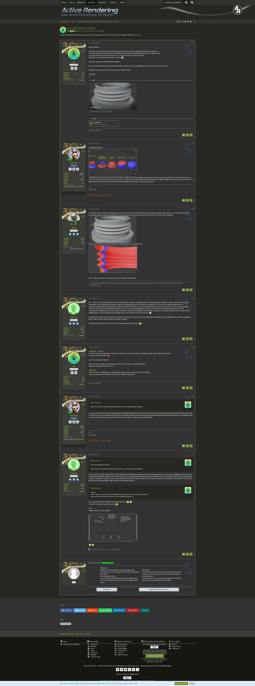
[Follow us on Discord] (178, 21)
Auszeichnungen (95, 657)
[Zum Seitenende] (194, 22)
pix (79, 31)
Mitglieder (93, 655)
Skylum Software (123, 655)
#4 (192, 298)
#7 (192, 454)
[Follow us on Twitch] (180, 21)
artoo (101, 351)
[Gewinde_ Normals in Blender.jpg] (113, 527)
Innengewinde (65, 624)
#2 (192, 143)
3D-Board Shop (122, 644)
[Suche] (192, 2)
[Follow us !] (186, 2)
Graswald (120, 652)
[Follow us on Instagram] (183, 21)
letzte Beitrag (114, 35)
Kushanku (93, 351)
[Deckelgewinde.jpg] (113, 162)
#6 (192, 396)
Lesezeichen (67, 78)
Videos (66, 182)
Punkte (66, 74)
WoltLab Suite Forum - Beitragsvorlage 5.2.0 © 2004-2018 (149, 666)
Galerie (92, 650)
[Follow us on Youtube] (185, 21)
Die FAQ (174, 644)
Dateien (66, 183)
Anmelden (107, 589)
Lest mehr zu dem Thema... (154, 662)
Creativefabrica (122, 650)
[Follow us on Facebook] (191, 21)
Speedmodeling (122, 648)
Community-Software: (127, 674)
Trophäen (66, 75)
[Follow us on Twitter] (188, 21)
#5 (192, 347)
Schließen (191, 683)
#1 (192, 43)
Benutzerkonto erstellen (159, 589)
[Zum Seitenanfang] (191, 135)
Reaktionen (67, 72)
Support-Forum (176, 646)
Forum (92, 648)
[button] (66, 610)
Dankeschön (94, 644)
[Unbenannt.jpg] (113, 259)
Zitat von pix (96, 402)
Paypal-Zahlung (127, 681)
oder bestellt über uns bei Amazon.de (154, 650)
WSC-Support (122, 646)
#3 (192, 209)
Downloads (93, 652)
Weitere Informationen (181, 683)
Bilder (65, 180)
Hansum (138, 35)
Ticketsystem (176, 648)
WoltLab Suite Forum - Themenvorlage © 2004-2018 (104, 666)
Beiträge (66, 77)
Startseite (93, 646)
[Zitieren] (183, 135)
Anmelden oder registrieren (173, 2)
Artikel (66, 177)
